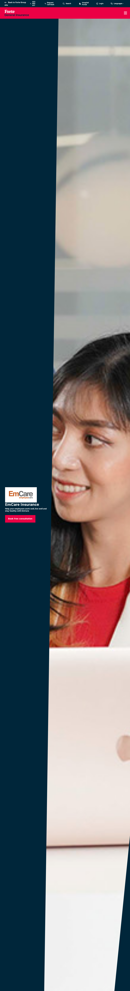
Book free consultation (20, 518)
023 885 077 (33, 3)
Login (101, 3)
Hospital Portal (85, 3)
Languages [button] (118, 3)
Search (68, 3)
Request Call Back (50, 3)
